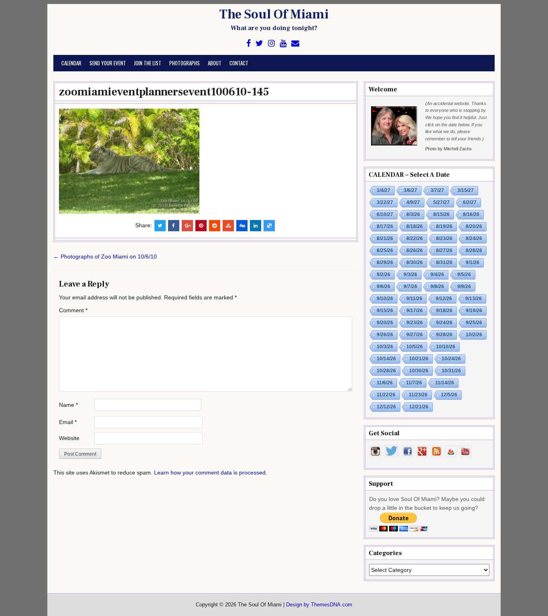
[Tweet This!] (160, 225)
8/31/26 (444, 262)
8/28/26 (474, 250)
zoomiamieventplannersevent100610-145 (164, 92)
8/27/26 (444, 250)
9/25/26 (474, 322)
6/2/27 (470, 202)
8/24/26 (474, 238)
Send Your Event (107, 63)
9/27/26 (414, 334)
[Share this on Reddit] (214, 225)
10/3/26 (385, 346)
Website (69, 438)
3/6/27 (410, 190)
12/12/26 (386, 407)
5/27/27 (441, 202)
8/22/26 (414, 238)
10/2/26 (474, 334)
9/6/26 (383, 286)
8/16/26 (471, 214)
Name (68, 405)
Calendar (71, 63)
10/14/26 (386, 359)
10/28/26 (386, 371)
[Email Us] (295, 43)
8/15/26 (441, 214)
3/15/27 (465, 190)
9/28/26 (444, 334)
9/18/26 (444, 310)
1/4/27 (383, 190)
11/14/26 (444, 383)
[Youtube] (283, 43)
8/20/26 (474, 226)
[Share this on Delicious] (269, 225)
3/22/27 (385, 202)
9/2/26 (383, 274)
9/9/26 (464, 286)
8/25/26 (385, 250)
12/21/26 (418, 407)
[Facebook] (248, 43)
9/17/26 (414, 310)
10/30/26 (418, 371)
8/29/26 (385, 262)
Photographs (184, 63)
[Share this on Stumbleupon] (228, 225)
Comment (73, 310)
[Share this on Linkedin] (255, 225)
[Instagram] (271, 43)
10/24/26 (451, 359)
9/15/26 (385, 310)
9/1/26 (472, 262)
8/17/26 (385, 226)
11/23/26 (418, 395)
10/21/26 (418, 359)
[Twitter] (259, 43)
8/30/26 (414, 262)
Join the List (147, 63)
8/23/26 (444, 238)
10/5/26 (414, 346)
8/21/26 (385, 238)
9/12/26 (444, 298)
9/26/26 (385, 334)
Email (68, 422)
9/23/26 (414, 322)
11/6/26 (385, 383)
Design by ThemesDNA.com (319, 605)
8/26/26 (414, 250)
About (214, 63)
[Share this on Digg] (242, 225)
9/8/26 (437, 286)
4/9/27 (413, 202)
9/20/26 (385, 322)
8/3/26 (413, 214)
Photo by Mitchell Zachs (448, 148)
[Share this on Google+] (187, 225)
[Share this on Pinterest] (201, 225)
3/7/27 (437, 190)
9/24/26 (444, 322)
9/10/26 (385, 298)
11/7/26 (414, 383)
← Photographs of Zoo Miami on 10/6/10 (105, 256)
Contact (238, 63)
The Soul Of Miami (274, 14)
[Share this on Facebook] (173, 225)
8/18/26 (414, 226)
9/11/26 (414, 298)
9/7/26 (410, 286)
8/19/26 (444, 226)
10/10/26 (445, 346)
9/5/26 (464, 274)
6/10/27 (385, 214)
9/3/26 (410, 274)
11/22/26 (386, 395)
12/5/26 (449, 395)
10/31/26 (451, 371)
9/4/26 (437, 274)
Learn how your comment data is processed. (210, 472)
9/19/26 (474, 310)
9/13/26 (473, 298)
